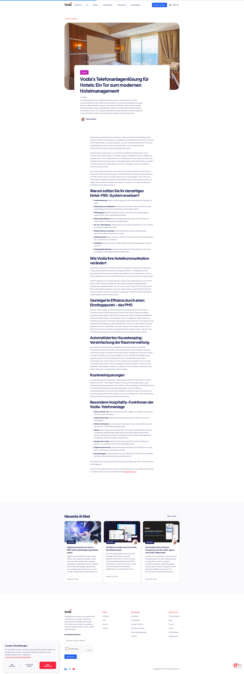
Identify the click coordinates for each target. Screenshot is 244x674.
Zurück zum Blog (70, 19)
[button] (79, 5)
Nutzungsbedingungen (139, 632)
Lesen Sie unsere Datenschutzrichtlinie (18, 657)
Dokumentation (174, 616)
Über (104, 620)
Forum (171, 624)
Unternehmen (135, 5)
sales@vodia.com (131, 472)
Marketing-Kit (173, 636)
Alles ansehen (171, 516)
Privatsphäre (135, 620)
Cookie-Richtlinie (137, 624)
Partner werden (159, 5)
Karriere (105, 624)
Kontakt (105, 628)
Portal (171, 628)
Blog (170, 620)
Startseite (106, 616)
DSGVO (134, 636)
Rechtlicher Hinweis (137, 628)
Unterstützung (174, 632)
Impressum (135, 616)
